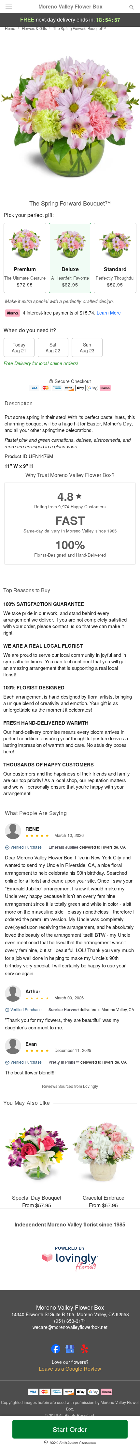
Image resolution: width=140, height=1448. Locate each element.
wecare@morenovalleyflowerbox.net (70, 1327)
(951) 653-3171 (70, 1320)
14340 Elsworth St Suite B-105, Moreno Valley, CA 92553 (70, 1314)
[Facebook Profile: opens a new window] (55, 1348)
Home (10, 28)
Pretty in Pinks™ (64, 1062)
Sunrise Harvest (64, 1009)
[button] (126, 1433)
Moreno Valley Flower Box (70, 6)
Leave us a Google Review (70, 1368)
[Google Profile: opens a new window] (70, 1348)
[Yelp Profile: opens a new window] (84, 1348)
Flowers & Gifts (34, 28)
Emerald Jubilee (63, 847)
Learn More (109, 312)
